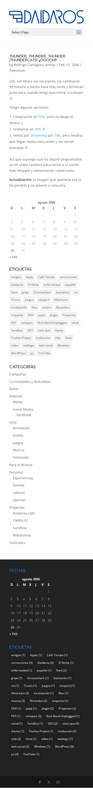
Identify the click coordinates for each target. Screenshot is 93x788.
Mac (34, 307)
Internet (15, 396)
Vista (68, 338)
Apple (29, 277)
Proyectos (69, 315)
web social (46, 345)
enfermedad (52, 285)
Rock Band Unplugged (52, 323)
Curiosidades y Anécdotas (30, 381)
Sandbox (17, 330)
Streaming (38, 135)
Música (18, 450)
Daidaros (17, 285)
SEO (30, 330)
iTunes (15, 300)
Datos (13, 388)
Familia (18, 485)
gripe (25, 292)
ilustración (62, 292)
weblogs (28, 345)
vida (57, 338)
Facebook (23, 415)
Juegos (29, 300)
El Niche (33, 285)
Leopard (43, 300)
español (70, 285)
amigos (16, 277)
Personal (16, 472)
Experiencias (23, 478)
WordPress (18, 353)
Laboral (19, 492)
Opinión (19, 500)
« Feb (13, 257)
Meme (18, 402)
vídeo (14, 345)
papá (41, 315)
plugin (54, 315)
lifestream (61, 300)
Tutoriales (17, 542)
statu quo (44, 330)
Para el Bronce (20, 465)
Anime (18, 435)
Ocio (12, 422)
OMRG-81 (20, 520)
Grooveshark (42, 292)
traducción (43, 338)
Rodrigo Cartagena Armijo (34, 64)
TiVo (41, 116)
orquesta (17, 315)
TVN (57, 135)
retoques (27, 323)
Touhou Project (21, 338)
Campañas (17, 374)
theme (59, 330)
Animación (21, 428)
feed (14, 292)
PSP (13, 323)
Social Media (23, 409)
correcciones (68, 277)
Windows (63, 345)
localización (19, 307)
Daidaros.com (24, 513)
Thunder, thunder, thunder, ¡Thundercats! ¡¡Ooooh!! (37, 58)
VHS (38, 129)
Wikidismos (22, 535)
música (47, 307)
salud (75, 323)
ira (76, 292)
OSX (30, 315)
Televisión (17, 70)
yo (32, 353)
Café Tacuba (46, 277)
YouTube (44, 353)
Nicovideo (62, 307)
